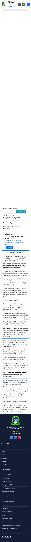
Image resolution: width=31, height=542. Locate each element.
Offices (5, 497)
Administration (6, 10)
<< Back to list (21, 211)
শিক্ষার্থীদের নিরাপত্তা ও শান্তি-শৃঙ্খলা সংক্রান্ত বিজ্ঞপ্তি (14, 401)
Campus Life (6, 537)
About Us (5, 443)
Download (9, 247)
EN (24, 4)
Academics (6, 470)
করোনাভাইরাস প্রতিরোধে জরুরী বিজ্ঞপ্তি (11, 300)
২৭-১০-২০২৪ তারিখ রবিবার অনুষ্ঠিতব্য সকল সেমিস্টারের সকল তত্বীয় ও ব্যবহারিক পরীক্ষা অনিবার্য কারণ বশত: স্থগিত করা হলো (14, 374)
